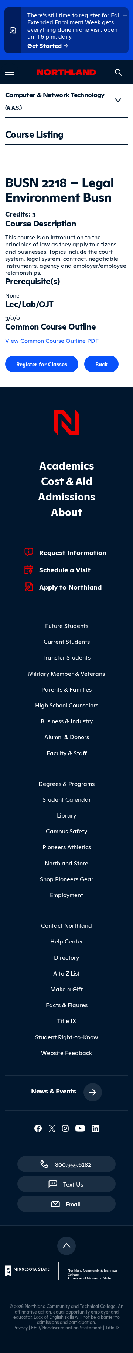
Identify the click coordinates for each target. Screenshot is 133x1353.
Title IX (66, 1020)
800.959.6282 (73, 1164)
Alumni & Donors (66, 736)
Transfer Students (66, 657)
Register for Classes (41, 364)
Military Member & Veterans (66, 673)
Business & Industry (67, 721)
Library (66, 815)
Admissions (66, 496)
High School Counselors (66, 705)
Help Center (66, 941)
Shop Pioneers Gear (66, 879)
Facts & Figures (67, 1005)
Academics (66, 465)
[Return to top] (66, 1246)
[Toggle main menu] (9, 72)
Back (101, 364)
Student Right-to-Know (66, 1037)
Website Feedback (66, 1052)
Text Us (73, 1184)
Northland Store (66, 863)
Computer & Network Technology (54, 100)
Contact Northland (66, 925)
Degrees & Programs (66, 783)
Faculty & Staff (67, 753)
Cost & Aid (66, 480)
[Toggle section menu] (117, 100)
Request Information (72, 552)
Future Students (66, 625)
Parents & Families (66, 689)
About (66, 511)
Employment (66, 894)
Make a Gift (66, 989)
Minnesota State (99, 1278)
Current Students (67, 641)
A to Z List (66, 973)
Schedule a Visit (65, 569)
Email (77, 1203)
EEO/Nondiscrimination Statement (66, 1327)
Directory (66, 957)
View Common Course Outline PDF (52, 340)
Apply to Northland (70, 586)
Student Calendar (66, 799)
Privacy (20, 1327)
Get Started (45, 45)
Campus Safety (66, 831)
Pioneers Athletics (66, 847)
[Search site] (118, 72)
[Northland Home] (66, 421)
